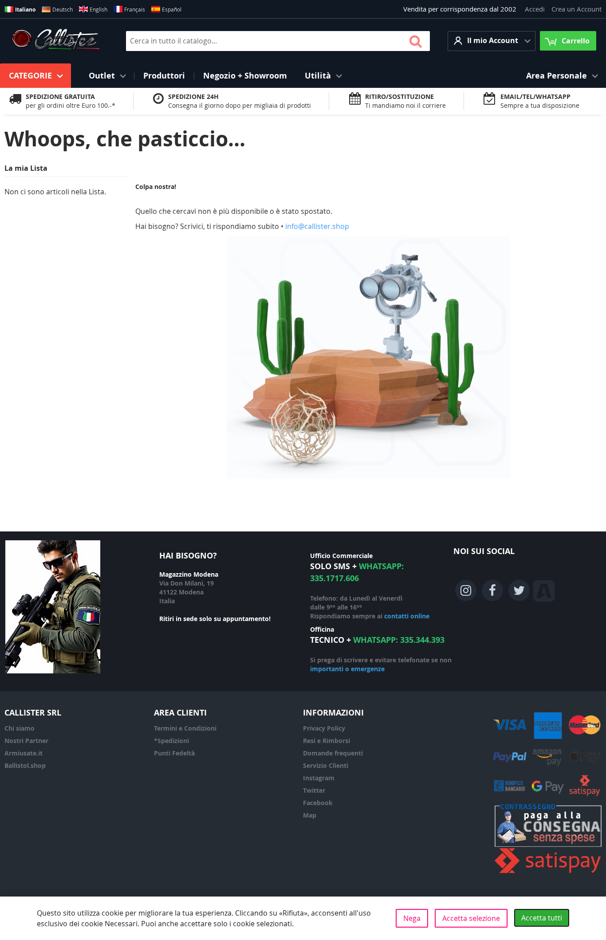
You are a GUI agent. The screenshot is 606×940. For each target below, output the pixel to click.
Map (309, 815)
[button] (492, 41)
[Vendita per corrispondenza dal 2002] (56, 41)
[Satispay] (548, 873)
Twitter (314, 790)
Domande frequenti (333, 753)
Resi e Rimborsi (326, 740)
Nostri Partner (26, 740)
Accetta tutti (541, 918)
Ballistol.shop (25, 765)
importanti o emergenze (347, 669)
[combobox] (278, 41)
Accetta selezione (471, 918)
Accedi (535, 8)
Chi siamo (19, 728)
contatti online (406, 616)
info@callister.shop (317, 226)
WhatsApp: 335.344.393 (399, 639)
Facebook (318, 802)
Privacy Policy (324, 728)
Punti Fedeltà (174, 753)
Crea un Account (576, 8)
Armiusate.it (23, 753)
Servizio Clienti (325, 765)
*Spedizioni (171, 740)
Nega (412, 918)
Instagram (318, 778)
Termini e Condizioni (185, 728)
